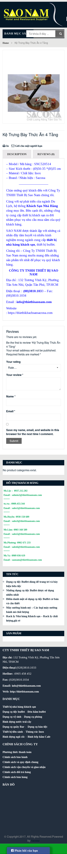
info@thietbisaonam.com (34, 302)
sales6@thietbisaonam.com (26, 546)
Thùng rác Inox (35, 731)
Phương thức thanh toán (17, 752)
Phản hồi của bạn (26, 850)
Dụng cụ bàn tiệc (37, 726)
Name (10, 396)
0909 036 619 (18, 555)
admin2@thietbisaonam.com (27, 495)
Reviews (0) (45, 154)
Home (6, 43)
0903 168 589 (20, 529)
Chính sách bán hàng (15, 777)
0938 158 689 (22, 516)
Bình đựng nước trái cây (17, 721)
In (7, 145)
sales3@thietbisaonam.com (26, 521)
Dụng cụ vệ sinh (12, 716)
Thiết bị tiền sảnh (13, 731)
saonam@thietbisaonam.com (27, 559)
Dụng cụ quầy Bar (13, 726)
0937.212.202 (20, 490)
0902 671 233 (24, 542)
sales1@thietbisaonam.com (26, 508)
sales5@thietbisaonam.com (26, 534)
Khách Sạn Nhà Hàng (42, 206)
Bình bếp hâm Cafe (39, 736)
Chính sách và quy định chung (20, 762)
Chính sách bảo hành (15, 757)
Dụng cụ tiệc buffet (14, 711)
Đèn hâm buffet (36, 711)
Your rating (13, 362)
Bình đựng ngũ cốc (14, 736)
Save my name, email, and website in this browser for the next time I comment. (32, 432)
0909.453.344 (18, 503)
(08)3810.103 (32, 291)
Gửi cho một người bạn (28, 145)
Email (10, 411)
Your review (14, 375)
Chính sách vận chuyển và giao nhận (24, 767)
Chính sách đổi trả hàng (17, 772)
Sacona (35, 840)
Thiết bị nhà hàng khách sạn (19, 706)
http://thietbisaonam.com (24, 691)
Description (17, 154)
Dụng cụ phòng (33, 716)
